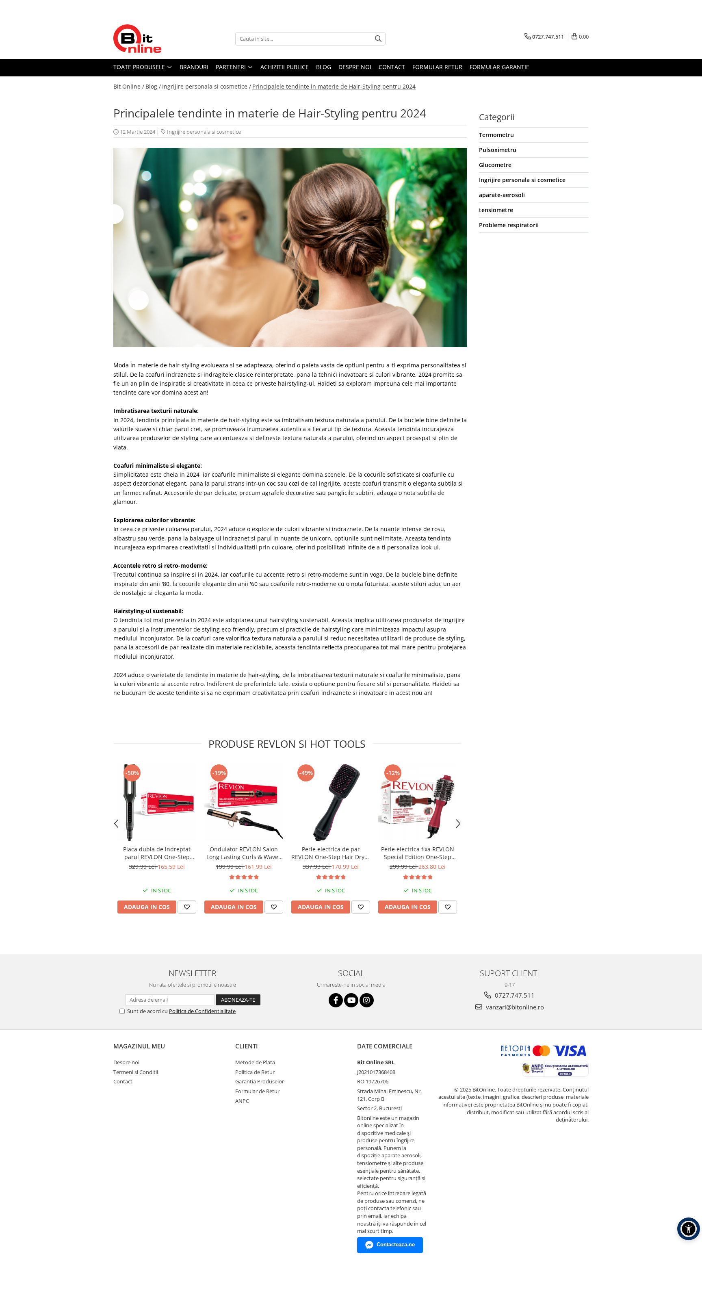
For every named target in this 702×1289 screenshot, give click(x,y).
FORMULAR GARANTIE (499, 67)
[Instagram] (367, 1000)
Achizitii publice (284, 67)
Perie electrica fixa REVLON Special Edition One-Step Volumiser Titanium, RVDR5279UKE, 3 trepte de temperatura (417, 853)
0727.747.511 (514, 995)
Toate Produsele (140, 67)
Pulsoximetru (497, 150)
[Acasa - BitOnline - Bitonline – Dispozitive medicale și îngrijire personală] (154, 38)
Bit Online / (128, 86)
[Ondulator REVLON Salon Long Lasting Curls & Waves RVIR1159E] (243, 801)
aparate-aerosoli (502, 195)
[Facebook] (336, 1000)
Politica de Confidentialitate (202, 1011)
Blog (323, 67)
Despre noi (354, 67)
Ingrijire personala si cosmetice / (206, 86)
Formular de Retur (257, 1091)
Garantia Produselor (259, 1081)
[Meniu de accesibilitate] (688, 1228)
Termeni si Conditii (135, 1072)
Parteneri (231, 67)
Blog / (153, 86)
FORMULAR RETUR (437, 67)
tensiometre (496, 210)
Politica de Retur (255, 1072)
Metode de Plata (255, 1062)
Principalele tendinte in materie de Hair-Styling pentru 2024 (334, 86)
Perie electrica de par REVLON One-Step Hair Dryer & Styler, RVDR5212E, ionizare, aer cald (330, 853)
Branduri (194, 67)
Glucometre (495, 165)
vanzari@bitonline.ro (514, 1007)
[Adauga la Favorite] (187, 907)
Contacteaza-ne (396, 1244)
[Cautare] (378, 39)
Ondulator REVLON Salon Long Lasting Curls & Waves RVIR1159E (243, 853)
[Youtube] (351, 1000)
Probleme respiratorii (509, 225)
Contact (392, 67)
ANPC (242, 1101)
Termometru (496, 135)
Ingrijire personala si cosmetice (204, 131)
